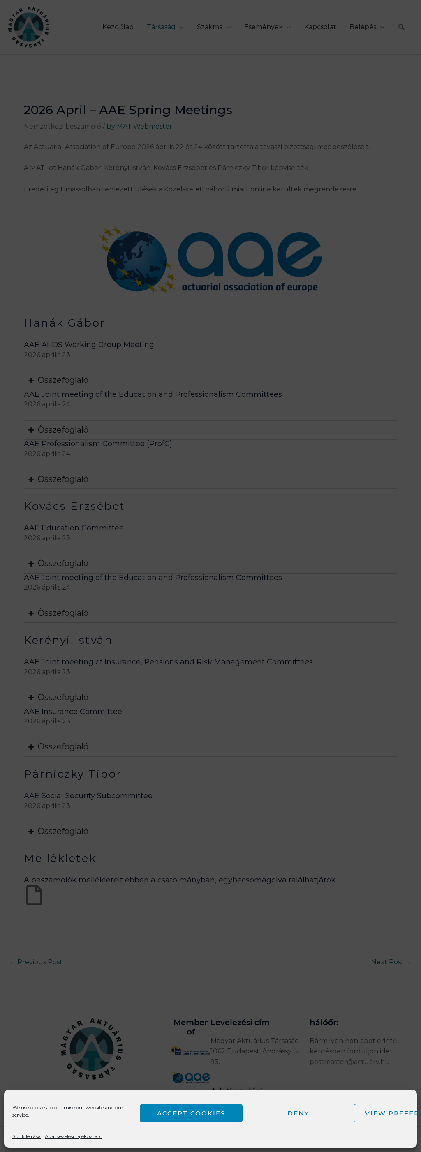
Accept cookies (191, 1113)
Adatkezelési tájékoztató (73, 1136)
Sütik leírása (26, 1136)
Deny (298, 1113)
